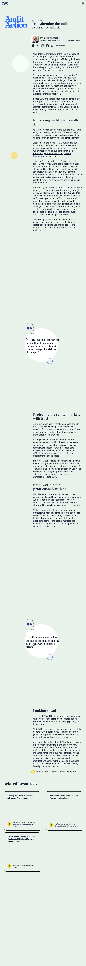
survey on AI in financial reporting (49, 70)
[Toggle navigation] (83, 3)
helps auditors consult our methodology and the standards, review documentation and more (53, 153)
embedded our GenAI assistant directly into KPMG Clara (54, 162)
